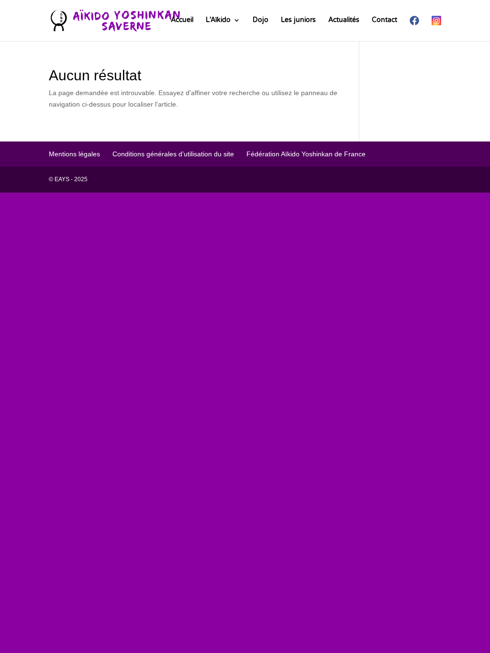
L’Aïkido (218, 20)
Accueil (182, 20)
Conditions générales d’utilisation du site (173, 154)
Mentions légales (74, 154)
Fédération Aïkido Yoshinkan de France (306, 154)
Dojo (260, 20)
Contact (384, 20)
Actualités (343, 20)
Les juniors (298, 20)
